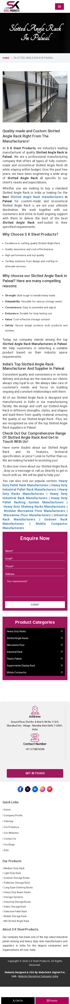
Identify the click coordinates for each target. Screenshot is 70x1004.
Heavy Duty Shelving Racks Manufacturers (35, 506)
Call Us (19, 1000)
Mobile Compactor (17, 672)
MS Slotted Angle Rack (16, 921)
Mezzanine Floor (16, 645)
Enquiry (53, 1000)
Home (6, 58)
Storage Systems (13, 897)
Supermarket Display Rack (21, 665)
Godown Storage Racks (16, 878)
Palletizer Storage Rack (16, 882)
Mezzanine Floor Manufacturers (27, 515)
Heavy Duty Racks (16, 631)
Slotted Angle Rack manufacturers (37, 197)
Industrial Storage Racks (17, 901)
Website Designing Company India (38, 976)
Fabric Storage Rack (14, 906)
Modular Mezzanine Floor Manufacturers (34, 511)
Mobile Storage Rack (15, 916)
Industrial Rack (14, 652)
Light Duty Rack (12, 873)
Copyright (13, 961)
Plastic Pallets (14, 658)
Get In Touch (35, 773)
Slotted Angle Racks (17, 638)
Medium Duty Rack (13, 868)
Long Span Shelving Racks (18, 887)
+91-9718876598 (35, 749)
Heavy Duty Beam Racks (17, 892)
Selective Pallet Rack (15, 911)
